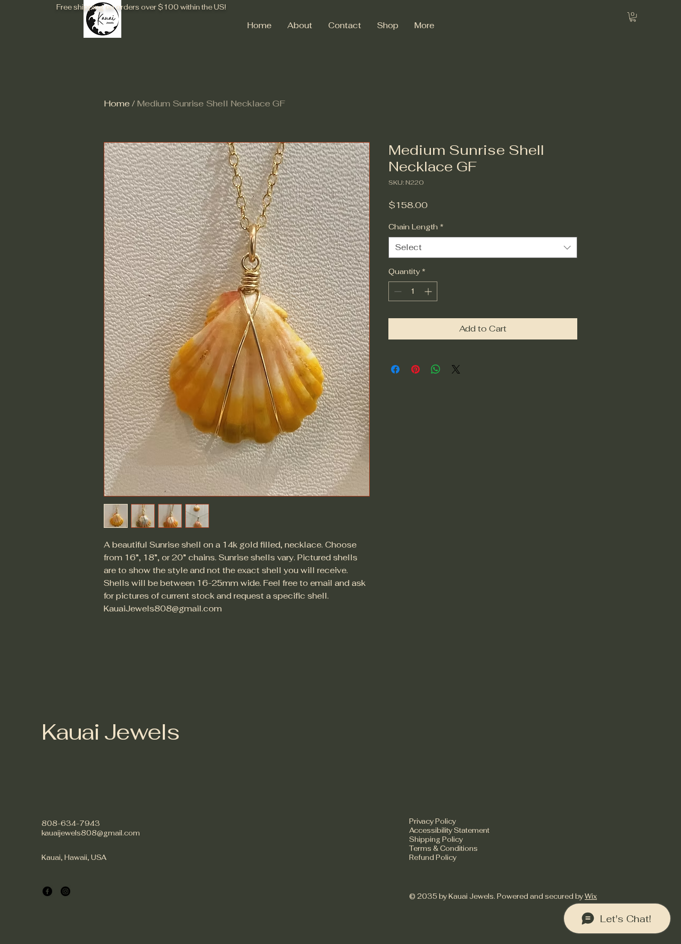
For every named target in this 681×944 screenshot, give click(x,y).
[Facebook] (47, 891)
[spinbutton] (412, 291)
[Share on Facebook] (395, 369)
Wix (591, 896)
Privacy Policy (432, 821)
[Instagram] (65, 891)
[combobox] (482, 248)
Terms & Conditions (443, 848)
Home (117, 103)
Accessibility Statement (449, 830)
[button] (632, 17)
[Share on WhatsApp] (435, 369)
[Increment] (429, 291)
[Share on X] (456, 369)
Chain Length (416, 226)
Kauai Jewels (110, 731)
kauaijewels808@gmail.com (90, 833)
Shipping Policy (436, 839)
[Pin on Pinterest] (415, 369)
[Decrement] (396, 291)
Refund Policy (432, 857)
